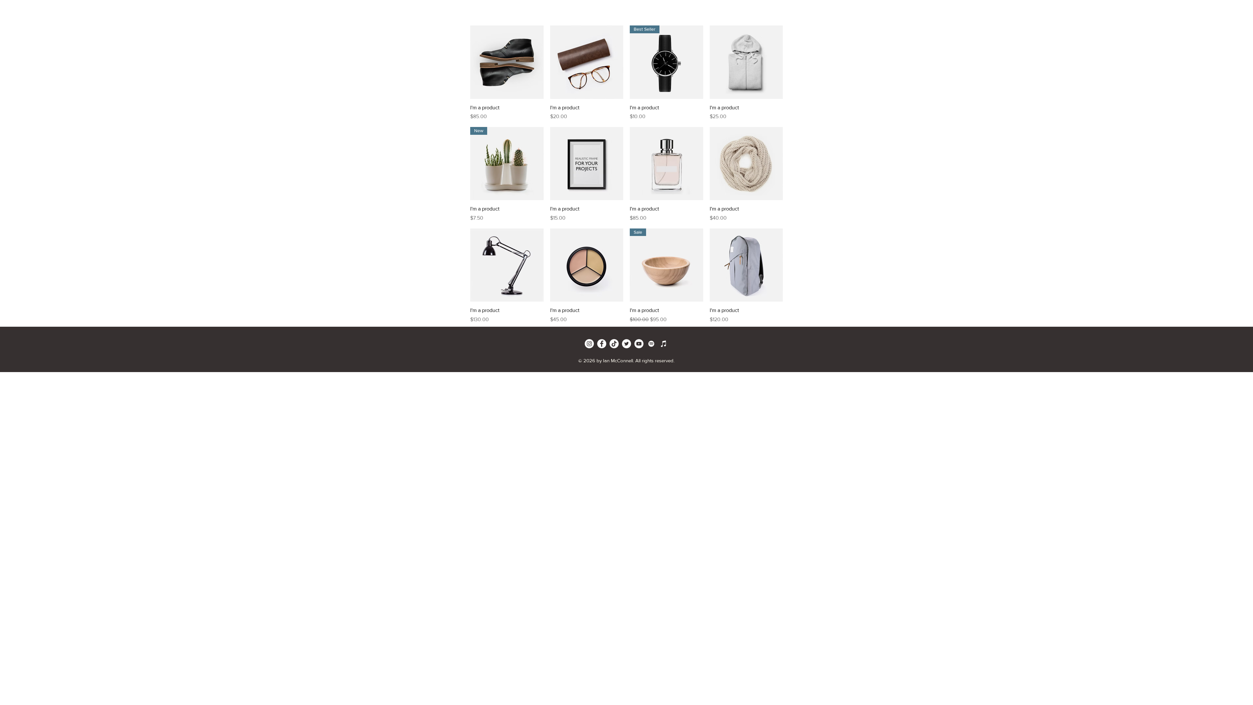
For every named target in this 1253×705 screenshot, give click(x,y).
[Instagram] (589, 343)
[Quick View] (507, 62)
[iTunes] (663, 343)
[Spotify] (651, 343)
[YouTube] (638, 343)
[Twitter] (626, 343)
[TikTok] (614, 343)
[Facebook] (601, 343)
